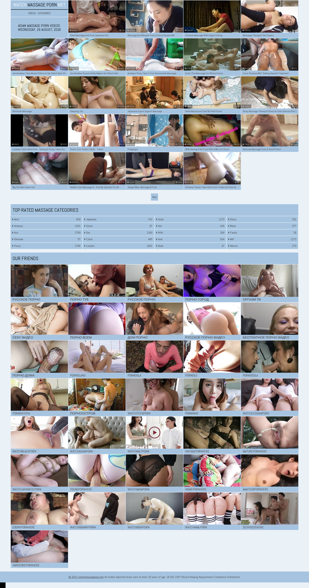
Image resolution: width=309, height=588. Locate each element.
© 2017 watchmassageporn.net (86, 577)
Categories (44, 13)
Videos (32, 13)
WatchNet (39, 5)
